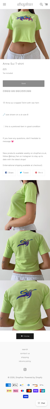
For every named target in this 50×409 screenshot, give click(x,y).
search (25, 349)
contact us (25, 353)
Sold (24, 83)
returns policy (25, 361)
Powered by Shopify (33, 377)
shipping (25, 357)
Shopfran (20, 377)
